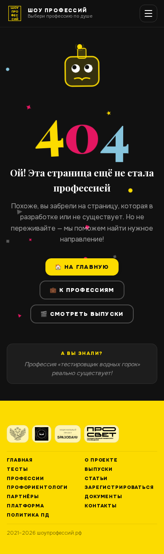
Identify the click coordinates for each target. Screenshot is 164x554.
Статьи (96, 478)
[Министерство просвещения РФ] (18, 434)
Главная (20, 460)
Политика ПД (28, 515)
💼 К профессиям (82, 290)
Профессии (25, 478)
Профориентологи (37, 487)
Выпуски (99, 469)
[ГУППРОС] (101, 434)
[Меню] (148, 13)
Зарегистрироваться (119, 487)
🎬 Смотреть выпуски (81, 314)
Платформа (25, 506)
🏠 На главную (82, 266)
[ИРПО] (41, 434)
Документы (103, 496)
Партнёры (23, 496)
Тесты (17, 469)
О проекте (101, 460)
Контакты (101, 506)
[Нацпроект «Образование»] (68, 434)
